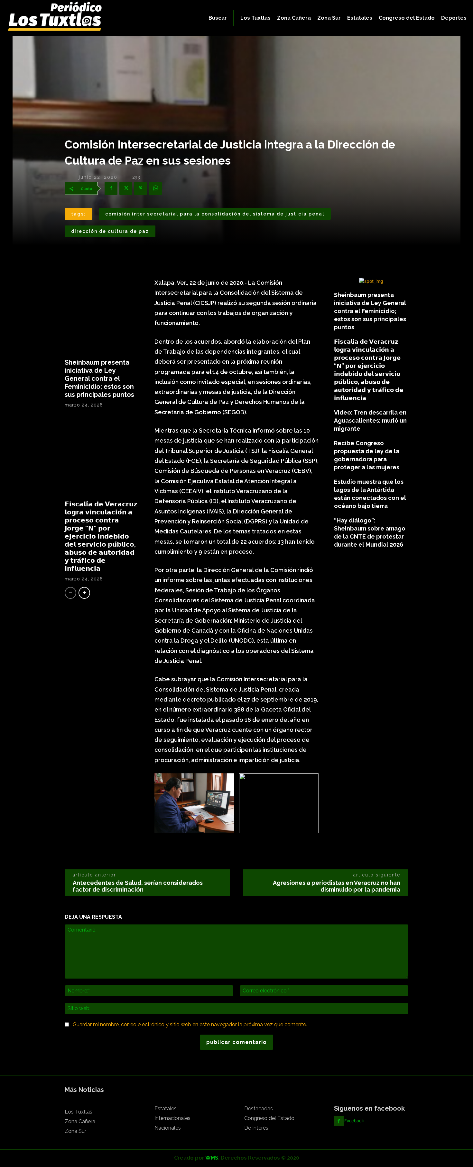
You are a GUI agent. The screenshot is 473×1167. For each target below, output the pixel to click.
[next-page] (84, 593)
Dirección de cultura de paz (110, 231)
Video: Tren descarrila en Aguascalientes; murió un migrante (370, 420)
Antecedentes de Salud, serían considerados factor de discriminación (138, 886)
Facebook (354, 1120)
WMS (211, 1158)
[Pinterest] (140, 188)
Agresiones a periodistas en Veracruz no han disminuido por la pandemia (336, 886)
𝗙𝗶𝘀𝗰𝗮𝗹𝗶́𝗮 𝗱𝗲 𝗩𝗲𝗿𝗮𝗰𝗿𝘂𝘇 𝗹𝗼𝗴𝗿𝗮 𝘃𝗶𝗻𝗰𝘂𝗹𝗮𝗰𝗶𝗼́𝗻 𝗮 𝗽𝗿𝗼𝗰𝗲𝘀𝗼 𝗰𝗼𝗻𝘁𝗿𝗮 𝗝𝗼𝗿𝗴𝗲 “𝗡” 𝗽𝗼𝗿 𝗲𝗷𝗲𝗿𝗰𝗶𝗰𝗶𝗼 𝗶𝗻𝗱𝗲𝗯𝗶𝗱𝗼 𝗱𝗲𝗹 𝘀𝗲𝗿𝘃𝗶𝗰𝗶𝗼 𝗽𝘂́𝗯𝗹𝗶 (101, 536)
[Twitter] (125, 188)
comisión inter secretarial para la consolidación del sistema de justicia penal (214, 213)
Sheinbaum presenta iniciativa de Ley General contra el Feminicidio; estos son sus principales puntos (99, 378)
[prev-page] (70, 593)
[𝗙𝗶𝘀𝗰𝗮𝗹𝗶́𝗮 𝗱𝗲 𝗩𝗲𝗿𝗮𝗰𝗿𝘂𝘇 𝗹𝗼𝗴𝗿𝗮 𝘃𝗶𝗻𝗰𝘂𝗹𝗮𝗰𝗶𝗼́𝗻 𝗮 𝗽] (102, 456)
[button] (218, 18)
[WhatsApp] (155, 188)
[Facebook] (111, 188)
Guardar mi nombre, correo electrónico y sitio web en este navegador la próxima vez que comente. (190, 1024)
